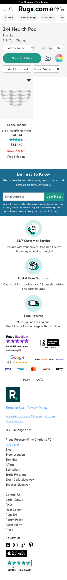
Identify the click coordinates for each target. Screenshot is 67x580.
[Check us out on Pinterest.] (31, 545)
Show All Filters (22, 58)
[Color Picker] (59, 58)
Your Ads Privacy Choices (24, 416)
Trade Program (16, 474)
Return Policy (14, 519)
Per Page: (47, 48)
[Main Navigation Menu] (4, 9)
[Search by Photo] (48, 58)
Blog (9, 449)
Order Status (14, 499)
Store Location (15, 454)
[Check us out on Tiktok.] (23, 545)
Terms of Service (48, 211)
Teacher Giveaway (18, 484)
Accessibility (14, 524)
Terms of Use (15, 408)
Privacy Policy (10, 207)
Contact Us (13, 494)
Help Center (14, 509)
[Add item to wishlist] (29, 80)
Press (9, 529)
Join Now (54, 196)
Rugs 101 (11, 514)
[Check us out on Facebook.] (8, 545)
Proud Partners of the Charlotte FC (29, 439)
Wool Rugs (48, 17)
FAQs (9, 504)
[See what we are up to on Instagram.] (15, 545)
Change (21, 40)
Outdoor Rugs (28, 17)
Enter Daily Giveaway (20, 479)
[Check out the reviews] (19, 565)
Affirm (10, 464)
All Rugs (8, 17)
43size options (16, 125)
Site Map (12, 459)
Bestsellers (13, 469)
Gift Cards (12, 444)
